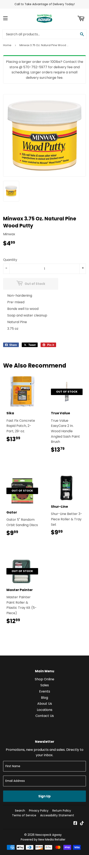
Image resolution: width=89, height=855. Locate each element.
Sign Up (44, 796)
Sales (44, 685)
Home (7, 45)
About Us (44, 703)
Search (20, 810)
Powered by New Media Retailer (43, 839)
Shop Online (44, 679)
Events (44, 691)
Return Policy (61, 810)
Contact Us (44, 715)
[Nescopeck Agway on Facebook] (75, 823)
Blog (44, 697)
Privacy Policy (38, 810)
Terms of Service (24, 815)
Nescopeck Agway (48, 835)
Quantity (10, 259)
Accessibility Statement (57, 815)
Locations (44, 709)
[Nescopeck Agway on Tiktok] (82, 823)
